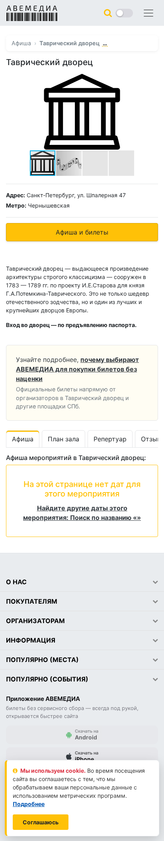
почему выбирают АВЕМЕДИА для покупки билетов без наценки (77, 369)
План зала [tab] (63, 439)
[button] (150, 81)
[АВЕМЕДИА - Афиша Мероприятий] (31, 13)
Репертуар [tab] (110, 439)
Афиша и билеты (82, 232)
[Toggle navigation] (148, 13)
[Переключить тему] (124, 13)
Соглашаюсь (41, 822)
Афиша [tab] (22, 439)
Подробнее (29, 804)
